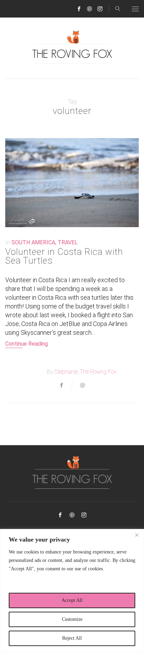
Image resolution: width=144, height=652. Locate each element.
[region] (72, 590)
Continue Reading (26, 343)
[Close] (136, 535)
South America (33, 242)
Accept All (72, 600)
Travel (68, 242)
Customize (72, 619)
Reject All (72, 638)
